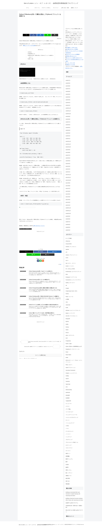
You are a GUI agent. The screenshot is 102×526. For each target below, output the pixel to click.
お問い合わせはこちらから (39, 225)
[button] (54, 35)
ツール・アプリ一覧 (70, 62)
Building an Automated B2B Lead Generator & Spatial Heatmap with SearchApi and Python (73, 494)
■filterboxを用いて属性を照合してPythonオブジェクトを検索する (40, 55)
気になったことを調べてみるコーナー (74, 57)
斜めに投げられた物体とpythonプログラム (74, 511)
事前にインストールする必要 (29, 45)
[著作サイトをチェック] (38, 261)
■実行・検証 (30, 58)
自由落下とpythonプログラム (72, 502)
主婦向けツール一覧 (70, 64)
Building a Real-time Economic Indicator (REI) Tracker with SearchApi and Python (74, 499)
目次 (39, 49)
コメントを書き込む (40, 355)
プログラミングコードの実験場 (72, 54)
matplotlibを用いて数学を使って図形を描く (74, 506)
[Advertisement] (40, 25)
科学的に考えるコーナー (71, 56)
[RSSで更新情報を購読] (43, 261)
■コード (31, 57)
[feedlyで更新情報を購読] (40, 261)
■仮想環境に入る (31, 53)
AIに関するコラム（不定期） (72, 49)
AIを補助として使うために (71, 47)
